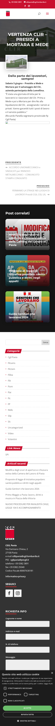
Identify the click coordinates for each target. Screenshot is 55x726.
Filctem (11, 369)
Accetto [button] (27, 708)
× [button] (52, 673)
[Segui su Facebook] (9, 593)
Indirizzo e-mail (13, 631)
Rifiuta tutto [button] (27, 714)
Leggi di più (48, 683)
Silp (9, 415)
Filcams (11, 363)
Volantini (12, 439)
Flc (9, 398)
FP (9, 404)
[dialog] (27, 698)
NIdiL (10, 410)
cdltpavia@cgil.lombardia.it (25, 556)
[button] (27, 721)
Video (11, 433)
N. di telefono (12, 644)
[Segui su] (26, 593)
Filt (9, 380)
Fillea (10, 374)
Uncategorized (15, 427)
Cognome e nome (14, 618)
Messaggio (10, 657)
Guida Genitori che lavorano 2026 (22, 488)
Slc (9, 421)
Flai (9, 392)
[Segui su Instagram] (17, 593)
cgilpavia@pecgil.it (19, 559)
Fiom (10, 386)
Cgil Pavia (12, 357)
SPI (7, 454)
